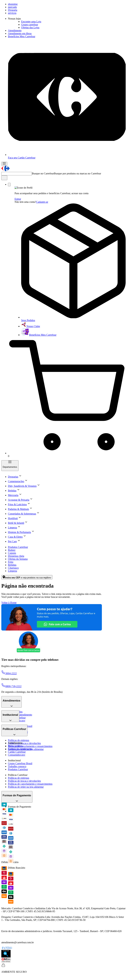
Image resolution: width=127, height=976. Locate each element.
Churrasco (13, 567)
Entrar (18, 199)
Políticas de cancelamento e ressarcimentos (30, 746)
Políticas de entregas (18, 740)
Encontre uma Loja (31, 21)
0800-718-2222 (13, 686)
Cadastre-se (42, 201)
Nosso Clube (33, 326)
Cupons (12, 553)
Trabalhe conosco (17, 766)
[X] (5, 948)
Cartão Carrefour (17, 751)
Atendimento (14, 30)
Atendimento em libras (20, 33)
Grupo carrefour (29, 24)
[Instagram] (8, 948)
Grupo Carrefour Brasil (20, 763)
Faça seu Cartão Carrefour (21, 157)
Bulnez (11, 550)
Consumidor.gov (16, 754)
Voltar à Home (9, 602)
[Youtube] (10, 948)
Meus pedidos (15, 745)
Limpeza (12, 570)
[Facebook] (2, 948)
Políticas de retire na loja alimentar (26, 786)
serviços (12, 13)
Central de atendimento (20, 714)
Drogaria (12, 10)
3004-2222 (11, 673)
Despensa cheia (16, 556)
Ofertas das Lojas (30, 27)
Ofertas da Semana (18, 559)
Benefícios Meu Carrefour (21, 36)
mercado (12, 7)
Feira (10, 561)
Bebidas (12, 564)
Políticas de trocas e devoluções (24, 743)
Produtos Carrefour (18, 547)
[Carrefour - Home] (5, 170)
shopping (13, 4)
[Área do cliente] (9, 184)
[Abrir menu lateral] (4, 164)
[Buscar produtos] (4, 177)
